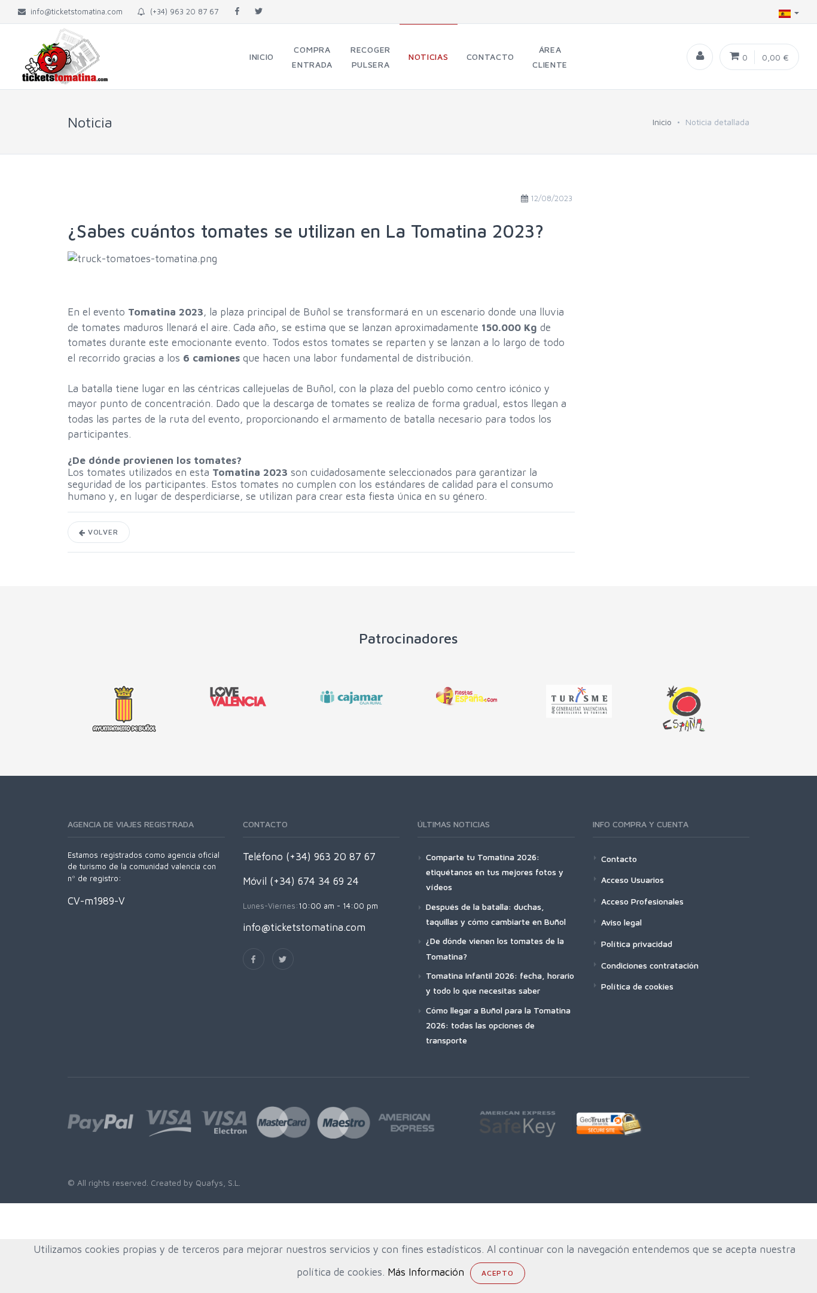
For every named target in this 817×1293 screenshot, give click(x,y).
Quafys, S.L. (216, 1182)
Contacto (619, 859)
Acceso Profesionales (642, 901)
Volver (102, 531)
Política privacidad (636, 944)
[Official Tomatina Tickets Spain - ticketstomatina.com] (55, 56)
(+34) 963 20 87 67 (181, 11)
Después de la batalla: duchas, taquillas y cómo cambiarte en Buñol (496, 914)
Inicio (662, 122)
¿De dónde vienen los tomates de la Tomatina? (495, 948)
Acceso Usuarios (632, 880)
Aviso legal (621, 922)
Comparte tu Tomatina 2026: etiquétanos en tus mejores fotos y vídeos (494, 872)
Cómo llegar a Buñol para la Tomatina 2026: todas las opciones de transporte (498, 1025)
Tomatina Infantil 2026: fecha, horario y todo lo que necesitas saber (500, 982)
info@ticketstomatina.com (304, 927)
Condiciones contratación (650, 965)
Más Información (426, 1272)
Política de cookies (637, 986)
